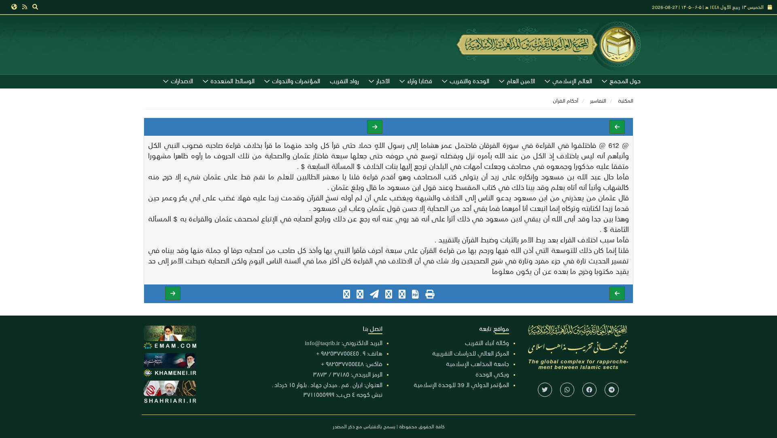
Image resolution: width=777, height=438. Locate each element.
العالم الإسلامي (572, 80)
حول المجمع (625, 80)
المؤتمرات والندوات (296, 80)
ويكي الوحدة (492, 374)
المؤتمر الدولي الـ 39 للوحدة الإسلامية (461, 384)
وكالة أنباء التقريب (487, 342)
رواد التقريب (344, 80)
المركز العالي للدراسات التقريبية (470, 353)
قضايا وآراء (419, 80)
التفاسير (598, 100)
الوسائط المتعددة (232, 80)
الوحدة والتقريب (469, 80)
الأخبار (383, 80)
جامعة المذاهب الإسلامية (477, 363)
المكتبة (625, 100)
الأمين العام (521, 80)
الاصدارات (182, 80)
